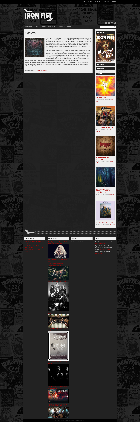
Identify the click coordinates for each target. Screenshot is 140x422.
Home (83, 2)
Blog (36, 27)
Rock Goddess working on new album (57, 281)
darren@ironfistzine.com (105, 249)
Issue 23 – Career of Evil (30, 244)
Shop (69, 27)
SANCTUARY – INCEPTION (104, 127)
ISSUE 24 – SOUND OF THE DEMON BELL (34, 242)
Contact (97, 2)
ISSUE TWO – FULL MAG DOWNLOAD (33, 248)
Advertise (113, 2)
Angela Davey (112, 224)
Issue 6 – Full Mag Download (31, 246)
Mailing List (105, 2)
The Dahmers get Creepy (54, 265)
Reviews (62, 27)
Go (114, 26)
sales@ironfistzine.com (101, 243)
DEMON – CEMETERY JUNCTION (103, 158)
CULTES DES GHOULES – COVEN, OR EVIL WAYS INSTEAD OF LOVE (104, 190)
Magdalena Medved (42, 70)
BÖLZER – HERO (101, 97)
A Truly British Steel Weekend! (55, 263)
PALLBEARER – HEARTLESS (105, 222)
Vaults (43, 27)
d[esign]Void (98, 253)
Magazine (28, 27)
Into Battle (52, 27)
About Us (89, 2)
